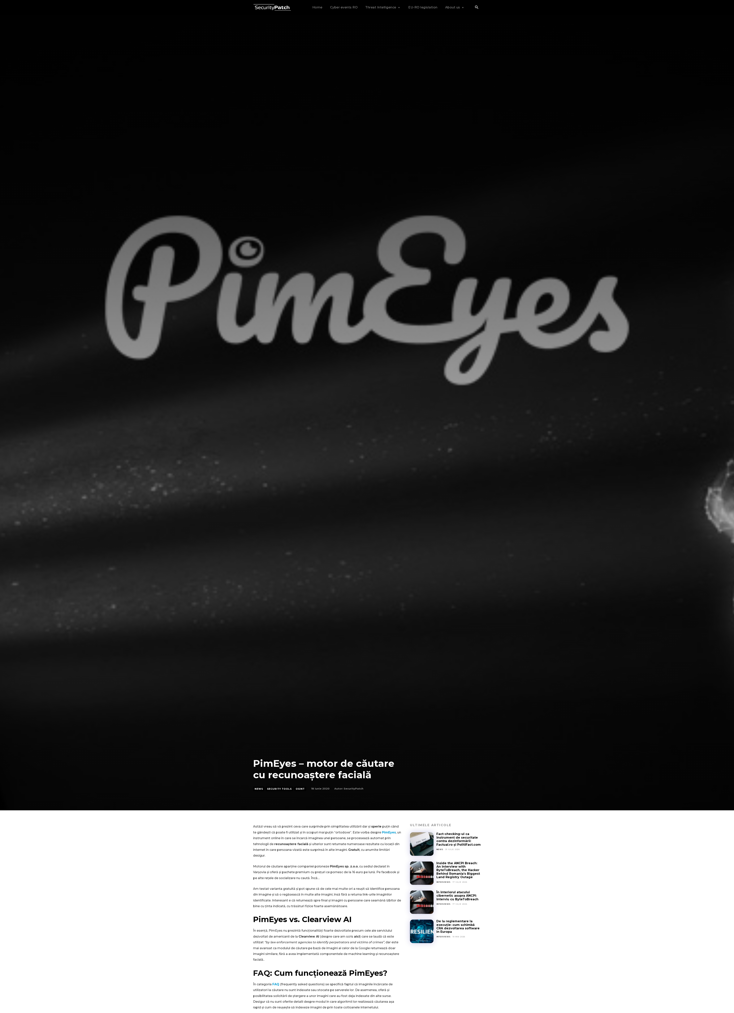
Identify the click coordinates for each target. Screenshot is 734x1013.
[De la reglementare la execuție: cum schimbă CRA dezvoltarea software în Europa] (421, 931)
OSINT (300, 788)
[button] (476, 7)
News (259, 788)
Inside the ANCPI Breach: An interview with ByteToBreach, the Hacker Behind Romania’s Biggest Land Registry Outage (458, 870)
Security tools (279, 788)
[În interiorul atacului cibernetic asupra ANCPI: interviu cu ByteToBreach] (421, 902)
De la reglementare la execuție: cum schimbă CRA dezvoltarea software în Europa (458, 926)
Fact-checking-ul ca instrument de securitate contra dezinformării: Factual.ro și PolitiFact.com (458, 839)
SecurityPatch (353, 788)
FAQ (261, 973)
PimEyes (389, 832)
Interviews (443, 882)
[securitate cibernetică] (272, 7)
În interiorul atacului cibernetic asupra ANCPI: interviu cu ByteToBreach (457, 895)
